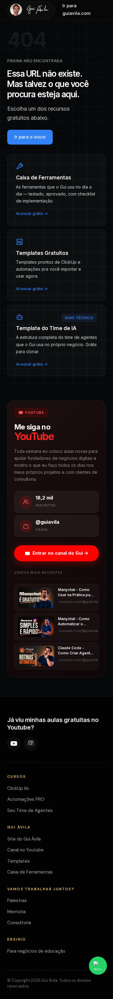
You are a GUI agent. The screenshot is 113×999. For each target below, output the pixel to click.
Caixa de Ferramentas (30, 872)
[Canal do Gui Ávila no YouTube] (13, 743)
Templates (18, 861)
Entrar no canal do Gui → (60, 553)
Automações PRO (26, 799)
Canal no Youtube (25, 850)
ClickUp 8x (18, 788)
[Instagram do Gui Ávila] (30, 743)
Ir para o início (30, 137)
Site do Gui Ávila (24, 839)
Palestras (17, 900)
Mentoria (16, 912)
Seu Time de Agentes (30, 810)
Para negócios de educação (36, 951)
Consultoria (19, 923)
